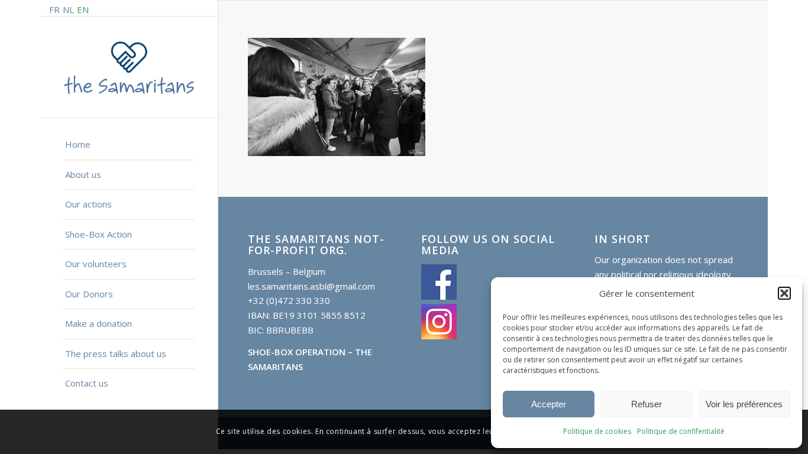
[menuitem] (129, 145)
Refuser (646, 404)
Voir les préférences (744, 404)
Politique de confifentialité (681, 431)
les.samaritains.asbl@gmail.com (311, 286)
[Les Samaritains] (129, 67)
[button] (784, 293)
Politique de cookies (597, 431)
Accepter (548, 404)
